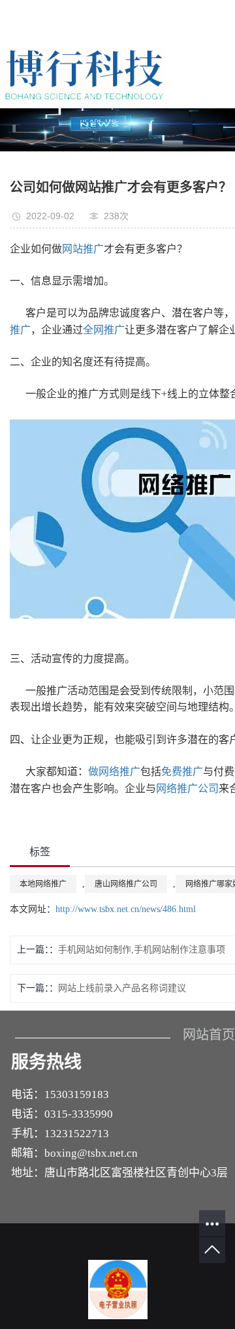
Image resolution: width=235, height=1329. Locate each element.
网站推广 (83, 248)
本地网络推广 (43, 884)
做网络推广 (114, 771)
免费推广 (182, 771)
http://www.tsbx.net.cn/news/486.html (125, 909)
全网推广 (104, 329)
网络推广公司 (187, 788)
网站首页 (209, 1035)
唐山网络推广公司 (126, 884)
